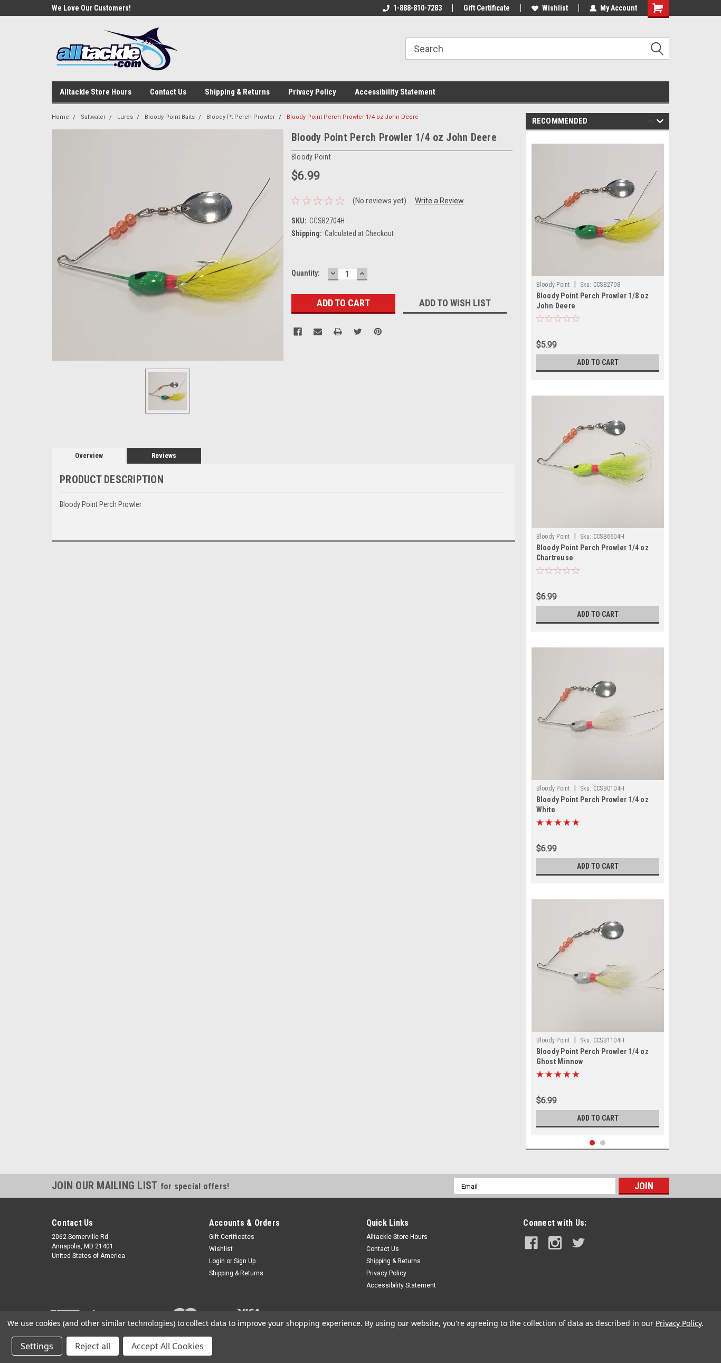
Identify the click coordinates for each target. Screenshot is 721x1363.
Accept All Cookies (167, 1346)
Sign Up (244, 1261)
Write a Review (439, 200)
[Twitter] (358, 331)
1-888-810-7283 (417, 8)
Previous (650, 123)
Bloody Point (553, 284)
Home (60, 117)
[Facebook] (297, 331)
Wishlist (555, 8)
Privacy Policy (312, 92)
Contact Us (168, 92)
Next (660, 123)
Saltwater (93, 117)
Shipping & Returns (237, 92)
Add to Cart (598, 362)
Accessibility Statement (395, 92)
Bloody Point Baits (170, 117)
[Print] (338, 331)
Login (217, 1261)
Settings (37, 1346)
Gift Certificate (486, 8)
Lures (125, 117)
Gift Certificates (231, 1236)
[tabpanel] (598, 258)
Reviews (163, 455)
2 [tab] (603, 1143)
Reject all (92, 1346)
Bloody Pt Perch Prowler (240, 117)
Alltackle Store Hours (95, 92)
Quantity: (305, 273)
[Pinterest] (378, 331)
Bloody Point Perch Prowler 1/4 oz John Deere (353, 117)
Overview (89, 455)
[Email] (318, 331)
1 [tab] (592, 1143)
